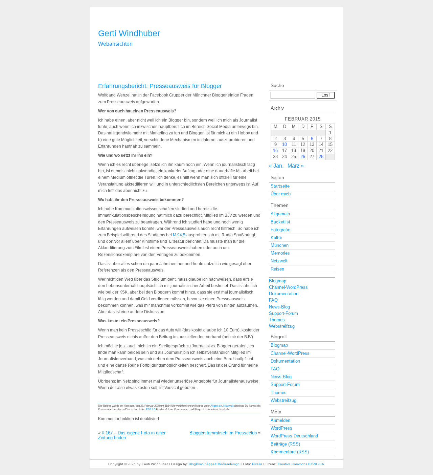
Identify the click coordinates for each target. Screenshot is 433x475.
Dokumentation (283, 293)
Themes (277, 319)
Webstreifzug (282, 326)
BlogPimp (196, 464)
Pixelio (257, 464)
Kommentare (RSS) (290, 451)
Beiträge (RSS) (285, 444)
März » (296, 166)
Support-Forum (283, 313)
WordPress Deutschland (294, 435)
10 (284, 144)
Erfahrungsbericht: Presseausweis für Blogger (160, 86)
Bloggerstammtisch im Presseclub (223, 432)
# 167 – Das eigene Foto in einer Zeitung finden (131, 435)
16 (275, 150)
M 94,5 (179, 235)
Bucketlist (280, 221)
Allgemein (216, 405)
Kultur (276, 237)
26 (302, 156)
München (280, 245)
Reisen (277, 269)
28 (321, 156)
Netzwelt (228, 405)
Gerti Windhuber (129, 33)
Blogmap (277, 280)
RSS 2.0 (150, 409)
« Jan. (276, 166)
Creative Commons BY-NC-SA (301, 464)
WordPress (281, 428)
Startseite (280, 186)
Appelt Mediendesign (223, 464)
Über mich (281, 193)
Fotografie (280, 229)
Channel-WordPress (288, 287)
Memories (280, 253)
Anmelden (280, 420)
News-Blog (279, 306)
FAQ (273, 300)
